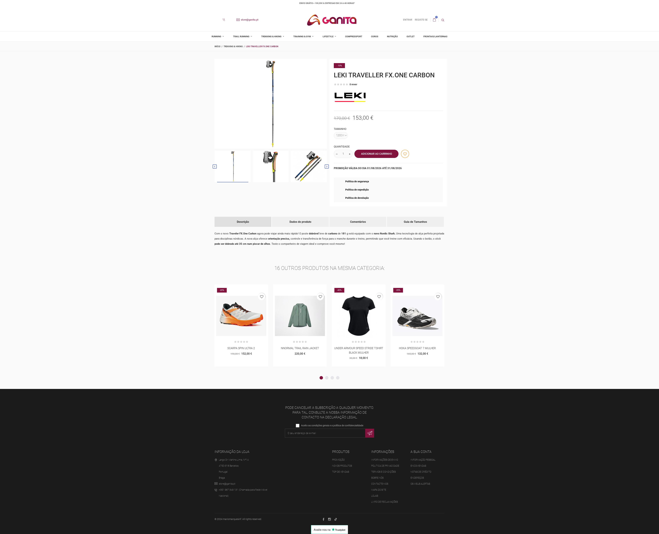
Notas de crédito (421, 471)
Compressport (353, 36)
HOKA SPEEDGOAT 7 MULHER (358, 348)
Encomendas (418, 465)
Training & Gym (302, 36)
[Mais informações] (249, 288)
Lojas (374, 495)
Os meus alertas (420, 483)
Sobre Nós (377, 477)
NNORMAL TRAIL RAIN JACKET (241, 348)
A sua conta (421, 452)
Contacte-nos (379, 483)
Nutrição (392, 36)
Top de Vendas (340, 471)
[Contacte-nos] (225, 20)
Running (217, 36)
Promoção (338, 459)
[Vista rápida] (241, 288)
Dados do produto (300, 221)
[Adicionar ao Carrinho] (233, 288)
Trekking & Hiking (271, 36)
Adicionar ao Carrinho (376, 153)
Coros (374, 36)
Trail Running (241, 36)
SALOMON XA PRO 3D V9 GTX (417, 348)
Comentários (358, 221)
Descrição (243, 221)
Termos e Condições (383, 471)
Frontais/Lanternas (435, 36)
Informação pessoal (423, 459)
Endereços (417, 477)
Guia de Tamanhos (415, 221)
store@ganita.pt (249, 19)
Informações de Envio (384, 459)
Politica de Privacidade (385, 465)
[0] (434, 20)
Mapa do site (378, 489)
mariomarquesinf (232, 519)
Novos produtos (342, 465)
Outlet (411, 36)
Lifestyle (328, 36)
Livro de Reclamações (384, 501)
